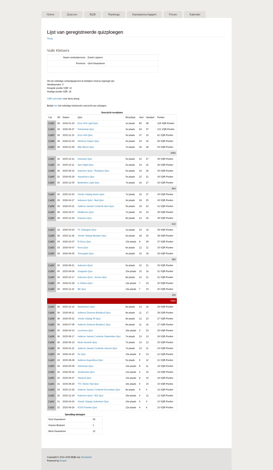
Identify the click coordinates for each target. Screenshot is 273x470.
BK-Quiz (82, 289)
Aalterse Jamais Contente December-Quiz (99, 389)
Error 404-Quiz (85, 135)
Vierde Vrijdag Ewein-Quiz (91, 194)
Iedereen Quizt (85, 265)
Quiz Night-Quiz (86, 165)
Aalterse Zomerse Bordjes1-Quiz (94, 324)
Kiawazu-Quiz (85, 218)
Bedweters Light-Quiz (88, 182)
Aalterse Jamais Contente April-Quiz (96, 206)
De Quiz (82, 354)
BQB (93, 14)
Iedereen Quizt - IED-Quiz (90, 395)
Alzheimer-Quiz (85, 366)
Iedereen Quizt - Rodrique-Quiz (93, 171)
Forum (173, 14)
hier (56, 105)
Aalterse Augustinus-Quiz (90, 360)
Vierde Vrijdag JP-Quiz (89, 318)
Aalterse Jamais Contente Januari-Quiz (97, 348)
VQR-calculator (54, 98)
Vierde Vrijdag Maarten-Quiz (92, 235)
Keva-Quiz (83, 247)
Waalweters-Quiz (86, 306)
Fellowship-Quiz (86, 129)
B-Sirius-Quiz (84, 241)
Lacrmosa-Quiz (85, 330)
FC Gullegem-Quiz (87, 230)
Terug (50, 38)
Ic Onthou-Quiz (85, 283)
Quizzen (72, 14)
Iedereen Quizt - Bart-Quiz (91, 200)
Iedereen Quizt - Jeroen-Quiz (92, 277)
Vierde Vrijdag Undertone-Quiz (93, 401)
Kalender (195, 14)
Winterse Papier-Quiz (88, 141)
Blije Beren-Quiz (86, 147)
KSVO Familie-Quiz (87, 407)
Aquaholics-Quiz (86, 176)
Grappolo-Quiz (85, 271)
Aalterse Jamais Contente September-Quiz (99, 336)
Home (50, 14)
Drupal (63, 460)
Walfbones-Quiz (86, 212)
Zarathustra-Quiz (86, 372)
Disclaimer (86, 457)
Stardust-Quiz (84, 378)
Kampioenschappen (144, 14)
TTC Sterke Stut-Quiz (88, 384)
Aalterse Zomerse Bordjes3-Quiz (94, 312)
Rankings (114, 14)
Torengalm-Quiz (86, 253)
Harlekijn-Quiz (85, 159)
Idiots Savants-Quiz (87, 342)
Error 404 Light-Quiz (88, 123)
